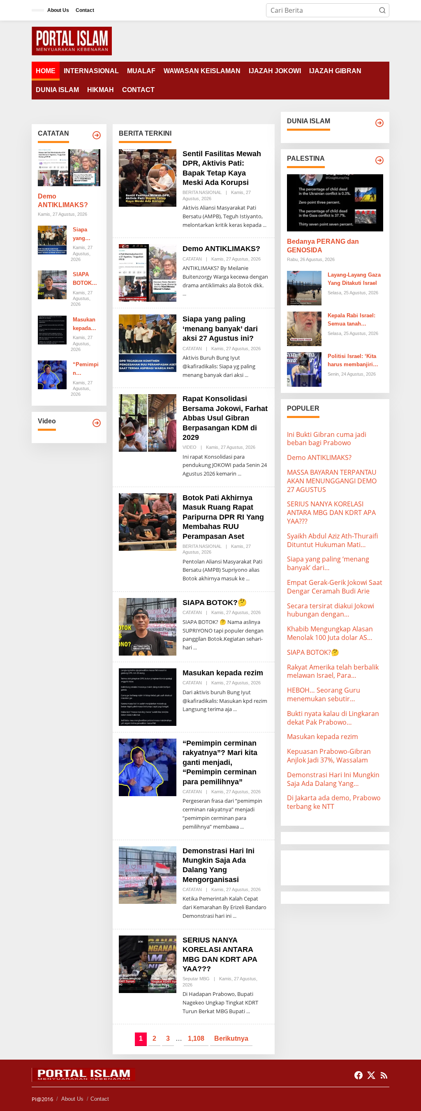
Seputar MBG (196, 978)
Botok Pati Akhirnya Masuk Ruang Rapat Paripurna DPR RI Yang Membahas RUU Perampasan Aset (223, 517)
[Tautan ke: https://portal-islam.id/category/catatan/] (97, 135)
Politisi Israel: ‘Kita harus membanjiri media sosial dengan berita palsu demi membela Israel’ (354, 361)
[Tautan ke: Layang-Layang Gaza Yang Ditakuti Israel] (304, 287)
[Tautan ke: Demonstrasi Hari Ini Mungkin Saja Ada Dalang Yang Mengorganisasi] (147, 874)
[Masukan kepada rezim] (235, 709)
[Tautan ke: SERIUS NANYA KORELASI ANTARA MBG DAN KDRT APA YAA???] (147, 963)
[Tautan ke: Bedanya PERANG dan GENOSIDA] (335, 202)
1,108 (196, 1038)
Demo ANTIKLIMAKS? (63, 200)
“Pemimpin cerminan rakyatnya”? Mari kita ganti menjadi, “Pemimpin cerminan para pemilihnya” (86, 369)
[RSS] (384, 1075)
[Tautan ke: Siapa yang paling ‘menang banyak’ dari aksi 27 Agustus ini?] (52, 239)
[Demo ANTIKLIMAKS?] (184, 293)
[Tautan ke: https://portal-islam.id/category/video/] (97, 423)
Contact (99, 1099)
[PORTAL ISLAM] (72, 40)
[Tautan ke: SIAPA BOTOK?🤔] (52, 284)
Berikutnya (231, 1038)
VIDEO (190, 447)
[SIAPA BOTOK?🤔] (195, 647)
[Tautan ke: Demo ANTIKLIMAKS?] (69, 167)
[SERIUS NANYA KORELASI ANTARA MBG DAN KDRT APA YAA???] (248, 1011)
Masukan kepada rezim (84, 324)
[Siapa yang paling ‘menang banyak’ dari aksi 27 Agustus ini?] (246, 375)
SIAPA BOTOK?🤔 (84, 279)
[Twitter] (371, 1075)
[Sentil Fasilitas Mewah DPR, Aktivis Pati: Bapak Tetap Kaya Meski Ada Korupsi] (264, 225)
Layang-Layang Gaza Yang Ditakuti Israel (354, 279)
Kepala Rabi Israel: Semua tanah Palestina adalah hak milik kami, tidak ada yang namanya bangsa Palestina (354, 320)
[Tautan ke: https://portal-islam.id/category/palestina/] (379, 160)
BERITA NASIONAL (202, 192)
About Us (72, 1099)
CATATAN (192, 258)
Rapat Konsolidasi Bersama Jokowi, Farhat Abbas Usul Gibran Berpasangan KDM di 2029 (225, 418)
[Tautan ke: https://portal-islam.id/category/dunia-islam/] (379, 123)
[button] (382, 10)
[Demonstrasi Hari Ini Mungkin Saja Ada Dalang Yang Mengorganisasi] (234, 915)
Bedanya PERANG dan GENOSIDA (323, 246)
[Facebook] (358, 1075)
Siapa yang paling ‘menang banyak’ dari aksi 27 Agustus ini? (84, 234)
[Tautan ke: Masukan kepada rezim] (52, 329)
